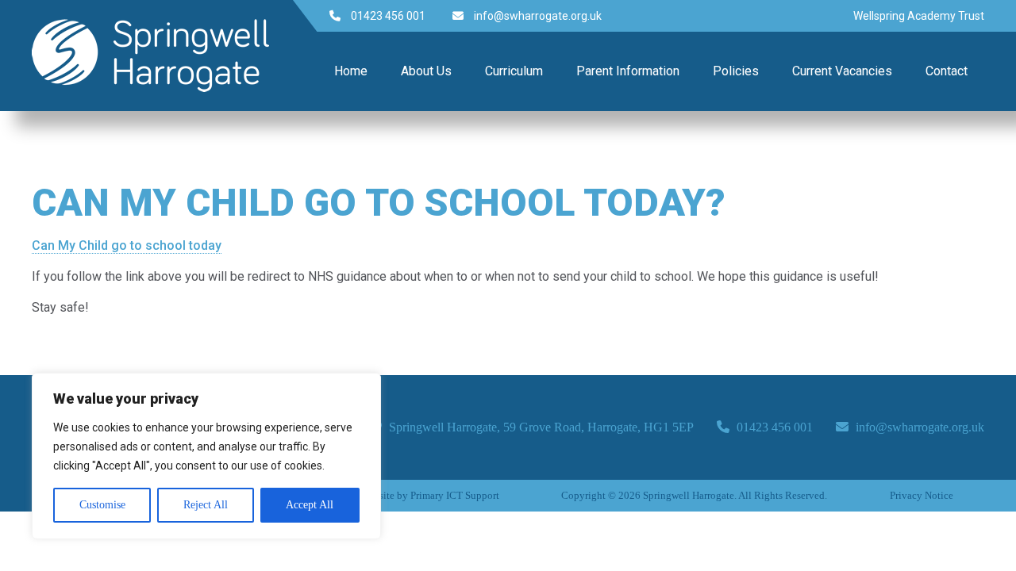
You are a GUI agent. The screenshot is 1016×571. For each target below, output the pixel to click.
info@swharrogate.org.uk (536, 16)
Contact (947, 71)
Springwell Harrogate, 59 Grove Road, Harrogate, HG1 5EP (540, 427)
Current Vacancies (842, 71)
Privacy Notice (921, 495)
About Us (426, 71)
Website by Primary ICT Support (429, 495)
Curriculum (514, 71)
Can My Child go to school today (126, 245)
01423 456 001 (386, 16)
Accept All (309, 505)
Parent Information (627, 71)
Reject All (205, 505)
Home (351, 71)
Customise (102, 505)
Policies (736, 71)
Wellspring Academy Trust (918, 16)
